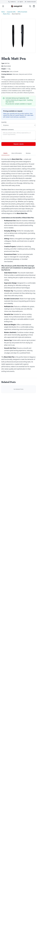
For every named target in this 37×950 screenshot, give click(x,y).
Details (5, 153)
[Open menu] (3, 6)
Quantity (3, 122)
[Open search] (30, 6)
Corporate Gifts (11, 12)
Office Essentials (22, 12)
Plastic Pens (6, 14)
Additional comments (7, 129)
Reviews (28, 153)
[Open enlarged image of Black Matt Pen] (18, 36)
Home (3, 12)
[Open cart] (34, 6)
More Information (17, 153)
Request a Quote (18, 144)
